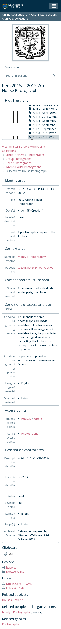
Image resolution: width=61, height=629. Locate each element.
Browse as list (15, 571)
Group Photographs (18, 159)
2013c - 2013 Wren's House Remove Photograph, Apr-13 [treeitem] (45, 117)
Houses (26, 419)
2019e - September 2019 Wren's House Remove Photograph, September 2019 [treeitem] (45, 125)
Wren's (38, 419)
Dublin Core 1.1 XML (19, 584)
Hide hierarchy (16, 100)
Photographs (36, 155)
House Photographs (19, 163)
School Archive (15, 155)
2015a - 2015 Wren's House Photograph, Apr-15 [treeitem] (45, 137)
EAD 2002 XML (15, 588)
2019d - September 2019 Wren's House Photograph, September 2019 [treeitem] (45, 121)
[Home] (14, 6)
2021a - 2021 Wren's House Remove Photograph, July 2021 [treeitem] (45, 133)
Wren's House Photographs (23, 167)
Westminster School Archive (35, 267)
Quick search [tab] (13, 67)
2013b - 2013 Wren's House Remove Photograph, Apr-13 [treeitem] (45, 108)
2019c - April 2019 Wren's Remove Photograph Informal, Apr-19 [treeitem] (45, 113)
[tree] (30, 122)
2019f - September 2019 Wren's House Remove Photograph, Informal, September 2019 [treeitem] (45, 129)
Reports (11, 567)
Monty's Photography (32, 257)
